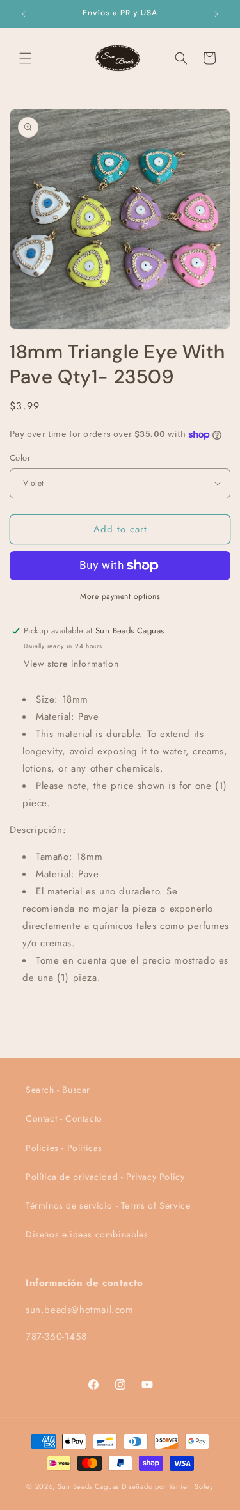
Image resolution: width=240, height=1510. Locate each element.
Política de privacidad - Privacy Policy (105, 1176)
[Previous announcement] (24, 14)
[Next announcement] (216, 14)
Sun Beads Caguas (90, 1486)
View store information (71, 663)
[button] (26, 58)
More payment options (120, 596)
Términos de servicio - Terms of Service (108, 1205)
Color (20, 458)
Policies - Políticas (64, 1147)
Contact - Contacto (64, 1118)
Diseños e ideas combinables (87, 1234)
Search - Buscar (58, 1089)
